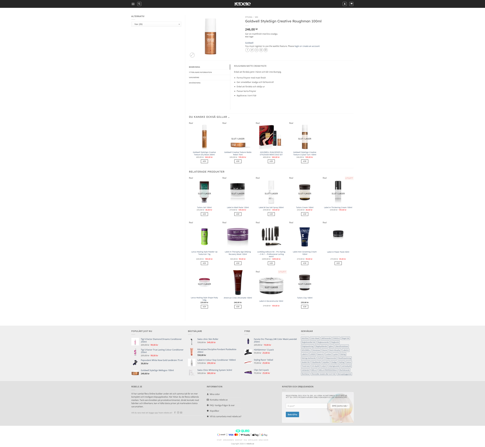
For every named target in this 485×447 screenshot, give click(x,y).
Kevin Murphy (335, 350)
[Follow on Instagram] (178, 412)
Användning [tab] (195, 83)
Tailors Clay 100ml (304, 298)
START (219, 440)
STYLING (248, 17)
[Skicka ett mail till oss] (181, 412)
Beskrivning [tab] (194, 67)
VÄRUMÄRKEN (228, 440)
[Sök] (139, 4)
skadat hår (306, 362)
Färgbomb (335, 342)
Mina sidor (263, 440)
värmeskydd (346, 366)
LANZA (312, 354)
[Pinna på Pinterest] (261, 50)
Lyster (335, 354)
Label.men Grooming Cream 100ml (305, 253)
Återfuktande (344, 370)
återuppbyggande (344, 374)
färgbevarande (323, 342)
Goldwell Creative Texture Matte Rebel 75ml (237, 153)
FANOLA (336, 338)
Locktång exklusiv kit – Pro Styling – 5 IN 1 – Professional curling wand (271, 254)
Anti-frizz (305, 338)
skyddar (326, 362)
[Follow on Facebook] (175, 412)
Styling (341, 362)
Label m (305, 354)
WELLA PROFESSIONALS (328, 370)
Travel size (305, 366)
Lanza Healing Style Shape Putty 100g (204, 299)
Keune (324, 350)
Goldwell (249, 42)
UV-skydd (315, 366)
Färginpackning (307, 346)
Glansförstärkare (342, 346)
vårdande (305, 370)
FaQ (245, 440)
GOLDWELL (306, 350)
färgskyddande (321, 346)
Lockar (328, 354)
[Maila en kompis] (256, 50)
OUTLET (321, 358)
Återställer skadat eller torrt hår (323, 374)
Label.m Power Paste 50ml (338, 252)
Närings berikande (309, 358)
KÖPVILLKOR (252, 440)
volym (323, 366)
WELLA (314, 370)
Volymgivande (334, 366)
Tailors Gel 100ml (204, 207)
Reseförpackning (344, 358)
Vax (256, 17)
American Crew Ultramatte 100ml (238, 298)
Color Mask (315, 338)
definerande (326, 338)
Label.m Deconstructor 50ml (271, 301)
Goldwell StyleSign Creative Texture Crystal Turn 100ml (304, 153)
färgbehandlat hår (308, 342)
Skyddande (316, 362)
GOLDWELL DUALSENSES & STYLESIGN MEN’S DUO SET (271, 153)
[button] (133, 4)
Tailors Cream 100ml (304, 207)
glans (331, 346)
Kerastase (316, 350)
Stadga (334, 362)
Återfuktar (305, 374)
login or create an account (307, 46)
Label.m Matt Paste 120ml (238, 207)
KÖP (237, 161)
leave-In (320, 354)
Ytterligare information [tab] (200, 72)
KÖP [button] (204, 161)
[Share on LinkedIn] (266, 50)
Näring (342, 354)
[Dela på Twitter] (252, 50)
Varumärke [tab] (194, 77)
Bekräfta (292, 414)
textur (348, 362)
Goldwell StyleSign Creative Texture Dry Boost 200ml (204, 153)
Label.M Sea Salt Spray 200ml (271, 207)
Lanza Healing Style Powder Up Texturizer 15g (204, 253)
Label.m (346, 350)
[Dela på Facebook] (247, 50)
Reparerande (331, 358)
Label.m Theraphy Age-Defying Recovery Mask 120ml (238, 253)
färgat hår (345, 338)
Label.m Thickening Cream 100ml (338, 207)
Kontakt (239, 440)
